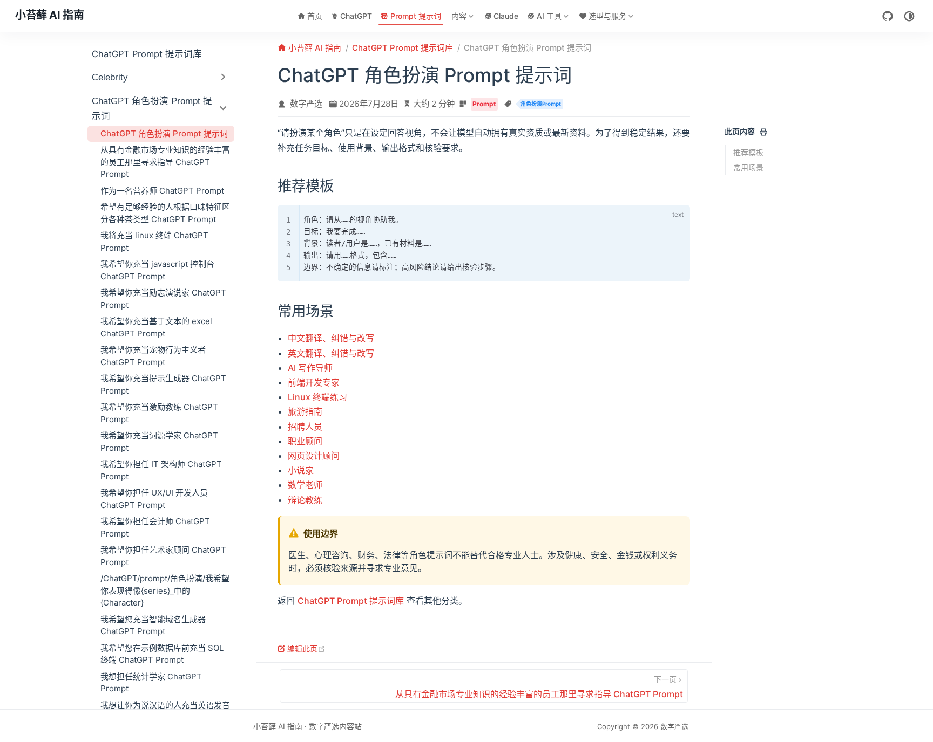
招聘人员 (305, 426)
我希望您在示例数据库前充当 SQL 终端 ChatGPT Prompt (162, 654)
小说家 (301, 470)
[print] (763, 132)
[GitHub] (887, 16)
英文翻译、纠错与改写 (331, 353)
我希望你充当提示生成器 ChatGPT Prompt (163, 384)
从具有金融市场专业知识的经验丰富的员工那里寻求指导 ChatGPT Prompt (165, 162)
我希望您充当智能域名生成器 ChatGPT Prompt (153, 625)
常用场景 (748, 167)
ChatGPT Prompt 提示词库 (147, 54)
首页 (314, 15)
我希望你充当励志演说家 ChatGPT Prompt (163, 298)
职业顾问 (305, 441)
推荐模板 (748, 152)
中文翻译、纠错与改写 (331, 338)
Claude (505, 15)
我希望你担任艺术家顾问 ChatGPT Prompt (163, 556)
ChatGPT (356, 15)
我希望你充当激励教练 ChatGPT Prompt (159, 413)
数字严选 (306, 104)
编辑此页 (306, 648)
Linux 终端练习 (317, 396)
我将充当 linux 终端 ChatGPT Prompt (154, 241)
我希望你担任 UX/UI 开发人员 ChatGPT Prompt (154, 498)
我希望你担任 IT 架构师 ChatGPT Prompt (161, 470)
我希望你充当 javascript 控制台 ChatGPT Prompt (157, 270)
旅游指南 (305, 411)
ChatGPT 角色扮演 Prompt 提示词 (164, 133)
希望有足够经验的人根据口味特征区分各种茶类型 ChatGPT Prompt (165, 213)
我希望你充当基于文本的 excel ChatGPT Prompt (156, 327)
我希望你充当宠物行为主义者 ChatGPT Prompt (153, 356)
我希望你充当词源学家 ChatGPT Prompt (159, 441)
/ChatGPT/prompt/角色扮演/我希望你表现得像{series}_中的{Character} (164, 590)
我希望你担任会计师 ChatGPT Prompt (155, 527)
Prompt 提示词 (415, 15)
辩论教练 (305, 499)
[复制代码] (657, 215)
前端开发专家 (314, 382)
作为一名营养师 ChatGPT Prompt (162, 191)
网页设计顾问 (314, 455)
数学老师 (305, 484)
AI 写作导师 (310, 367)
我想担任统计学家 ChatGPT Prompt (151, 682)
